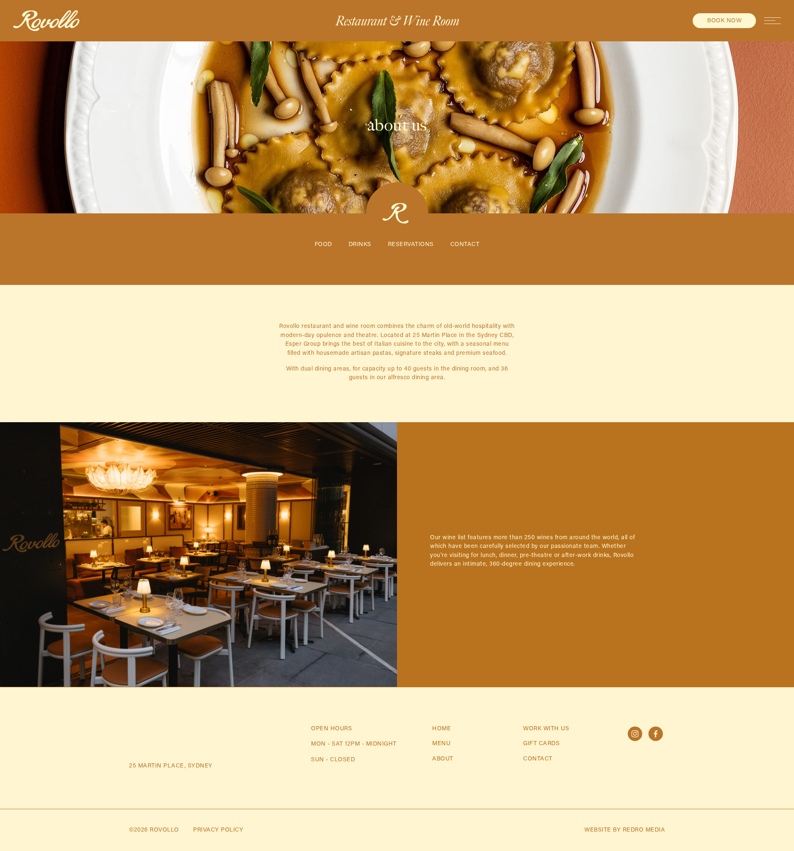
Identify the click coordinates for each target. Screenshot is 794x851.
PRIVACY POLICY (218, 830)
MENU (441, 744)
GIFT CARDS (541, 744)
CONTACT (465, 244)
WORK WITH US (546, 729)
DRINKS (360, 244)
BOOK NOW (724, 21)
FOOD (323, 244)
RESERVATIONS (411, 244)
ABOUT (442, 759)
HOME (441, 729)
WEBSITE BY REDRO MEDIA (624, 830)
